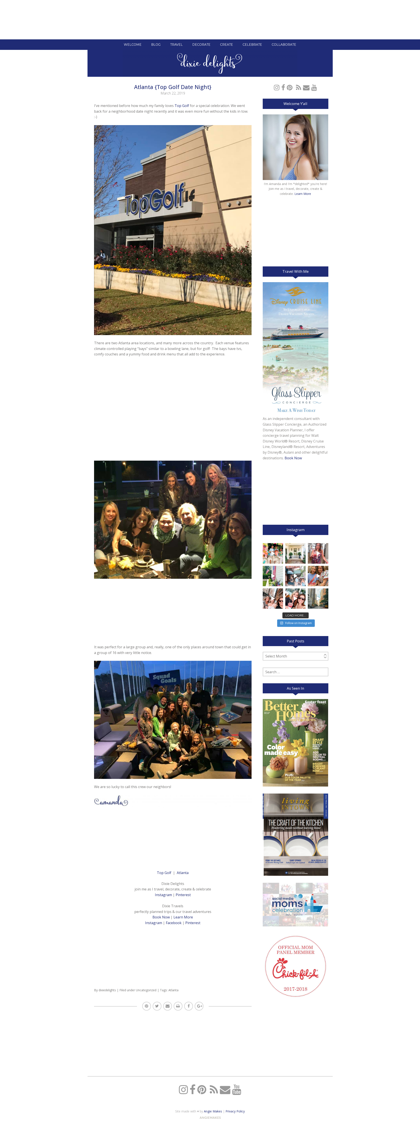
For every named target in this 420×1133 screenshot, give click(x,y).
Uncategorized (146, 990)
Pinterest (183, 894)
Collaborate (284, 45)
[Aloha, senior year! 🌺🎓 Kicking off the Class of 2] (273, 553)
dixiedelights (107, 990)
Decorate (201, 45)
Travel (176, 45)
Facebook (174, 922)
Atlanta (183, 872)
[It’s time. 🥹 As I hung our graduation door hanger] (295, 553)
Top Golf (182, 105)
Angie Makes (213, 1111)
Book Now (161, 917)
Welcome (133, 45)
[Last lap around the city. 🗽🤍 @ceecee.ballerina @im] (273, 598)
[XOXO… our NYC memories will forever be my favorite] (318, 576)
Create (226, 45)
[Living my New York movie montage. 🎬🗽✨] (295, 598)
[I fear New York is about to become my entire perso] (318, 598)
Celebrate (252, 45)
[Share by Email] (167, 1006)
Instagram (163, 894)
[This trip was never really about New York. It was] (295, 576)
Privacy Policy (235, 1111)
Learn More (183, 917)
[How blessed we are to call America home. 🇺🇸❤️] (273, 576)
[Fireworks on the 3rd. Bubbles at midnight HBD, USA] (318, 553)
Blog (156, 45)
